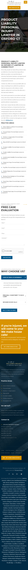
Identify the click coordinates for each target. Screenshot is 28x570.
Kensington (11, 510)
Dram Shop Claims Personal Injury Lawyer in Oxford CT (13, 182)
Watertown (18, 554)
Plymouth (12, 535)
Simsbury (18, 541)
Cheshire (19, 489)
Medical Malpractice (8, 398)
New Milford (5, 527)
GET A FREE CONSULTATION (11, 346)
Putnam (13, 537)
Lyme (23, 512)
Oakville (15, 531)
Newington (12, 527)
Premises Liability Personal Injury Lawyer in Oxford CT (13, 148)
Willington (18, 558)
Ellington (9, 501)
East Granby (4, 497)
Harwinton (21, 508)
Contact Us (18, 452)
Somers (24, 541)
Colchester (10, 491)
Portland (22, 535)
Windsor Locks (17, 560)
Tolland (22, 548)
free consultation (14, 7)
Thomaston (17, 548)
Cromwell (22, 493)
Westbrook (18, 556)
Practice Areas (8, 42)
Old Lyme (20, 531)
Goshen (19, 503)
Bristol (11, 487)
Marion (23, 514)
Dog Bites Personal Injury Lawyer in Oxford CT (14, 167)
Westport (4, 558)
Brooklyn (22, 487)
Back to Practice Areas (9, 310)
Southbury (15, 543)
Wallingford (11, 552)
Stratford (23, 546)
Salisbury (18, 539)
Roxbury (9, 539)
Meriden (14, 516)
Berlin (7, 482)
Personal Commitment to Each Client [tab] (13, 295)
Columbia (5, 493)
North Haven (22, 529)
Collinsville (22, 491)
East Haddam (11, 497)
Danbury (4, 495)
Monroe (23, 518)
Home (2, 42)
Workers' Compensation (9, 391)
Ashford (9, 480)
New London (23, 524)
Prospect (8, 537)
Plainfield (18, 533)
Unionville (18, 550)
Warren (17, 552)
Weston (23, 556)
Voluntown (5, 552)
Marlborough (8, 516)
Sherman (13, 541)
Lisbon (14, 512)
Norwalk (5, 531)
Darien (9, 495)
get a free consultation (13, 457)
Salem (14, 539)
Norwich (10, 531)
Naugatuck (15, 520)
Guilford (22, 506)
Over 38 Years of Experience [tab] (12, 277)
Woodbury (18, 562)
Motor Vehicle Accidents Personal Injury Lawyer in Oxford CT (12, 127)
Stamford (11, 546)
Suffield (5, 548)
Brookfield (17, 487)
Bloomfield (6, 484)
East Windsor (22, 499)
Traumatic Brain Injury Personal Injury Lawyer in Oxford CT (13, 192)
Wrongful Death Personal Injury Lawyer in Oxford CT (12, 187)
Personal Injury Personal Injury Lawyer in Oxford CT (12, 132)
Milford (18, 518)
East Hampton (20, 497)
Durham (23, 495)
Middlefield (6, 518)
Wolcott (24, 560)
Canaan (10, 489)
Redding (18, 537)
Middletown (12, 518)
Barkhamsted (18, 480)
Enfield (14, 501)
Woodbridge (10, 562)
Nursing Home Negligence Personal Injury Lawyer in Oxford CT (12, 177)
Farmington (6, 503)
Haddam (5, 508)
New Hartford (20, 522)
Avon (12, 480)
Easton (5, 501)
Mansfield (17, 514)
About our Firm (20, 450)
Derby (19, 495)
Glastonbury (13, 503)
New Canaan (5, 522)
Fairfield (22, 501)
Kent (15, 510)
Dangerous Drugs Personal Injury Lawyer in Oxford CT (13, 163)
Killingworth (21, 510)
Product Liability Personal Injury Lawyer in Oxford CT (12, 153)
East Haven (10, 499)
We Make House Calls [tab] (10, 302)
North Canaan (14, 529)
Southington (5, 546)
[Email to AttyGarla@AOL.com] (21, 474)
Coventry (16, 493)
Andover (24, 478)
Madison (5, 514)
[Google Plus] (17, 474)
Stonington (18, 546)
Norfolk (23, 527)
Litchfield (19, 512)
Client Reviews (5, 452)
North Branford (6, 529)
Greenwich (6, 506)
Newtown (18, 527)
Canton (14, 489)
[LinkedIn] (12, 474)
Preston (3, 537)
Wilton (23, 558)
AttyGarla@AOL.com (11, 437)
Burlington (5, 489)
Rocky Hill (4, 539)
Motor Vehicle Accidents (9, 386)
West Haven (11, 556)
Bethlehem (22, 482)
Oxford (13, 533)
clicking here (9, 120)
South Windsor (8, 543)
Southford (21, 543)
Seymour (24, 539)
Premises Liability (7, 396)
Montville (5, 520)
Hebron (5, 510)
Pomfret (17, 535)
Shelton (8, 541)
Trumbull (12, 550)
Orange (9, 533)
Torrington (6, 550)
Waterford (12, 554)
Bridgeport (22, 484)
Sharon (4, 541)
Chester (24, 489)
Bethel (16, 482)
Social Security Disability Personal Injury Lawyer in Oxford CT (14, 158)
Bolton (11, 484)
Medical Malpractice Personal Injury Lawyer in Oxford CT (13, 172)
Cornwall (11, 493)
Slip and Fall (6, 393)
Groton (17, 506)
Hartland (15, 508)
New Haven (10, 524)
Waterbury (6, 554)
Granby (23, 503)
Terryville (10, 548)
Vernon (23, 550)
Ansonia (4, 480)
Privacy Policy (18, 470)
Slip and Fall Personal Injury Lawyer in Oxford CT (13, 142)
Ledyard (10, 512)
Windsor (10, 560)
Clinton (4, 491)
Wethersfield (11, 558)
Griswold (12, 506)
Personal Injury (7, 388)
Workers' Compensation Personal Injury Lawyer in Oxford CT (12, 137)
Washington (23, 552)
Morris (10, 520)
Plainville (24, 533)
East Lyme (16, 499)
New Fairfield (12, 522)
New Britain (22, 520)
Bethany (12, 482)
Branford (16, 484)
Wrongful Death (7, 401)
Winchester (5, 560)
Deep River (14, 495)
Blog (12, 452)
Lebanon (4, 512)
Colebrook (16, 491)
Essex (18, 501)
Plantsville (6, 535)
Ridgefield (23, 537)
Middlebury (20, 516)
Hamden (10, 508)
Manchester (11, 514)
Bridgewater (5, 487)
